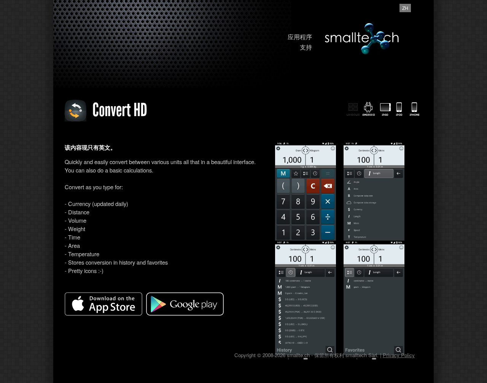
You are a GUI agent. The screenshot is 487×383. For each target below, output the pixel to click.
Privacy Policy (399, 355)
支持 (306, 47)
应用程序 (300, 36)
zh (405, 8)
